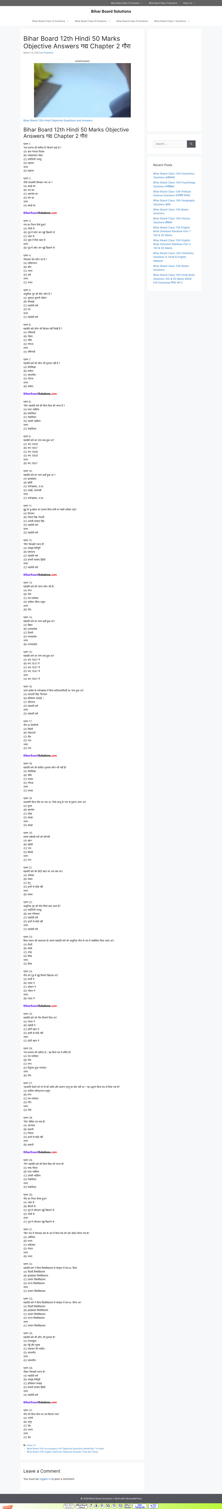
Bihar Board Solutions (68, 1506)
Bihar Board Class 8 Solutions (132, 21)
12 (120, 1506)
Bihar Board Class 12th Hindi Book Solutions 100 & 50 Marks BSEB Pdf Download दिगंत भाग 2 (174, 278)
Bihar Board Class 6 (81, 1506)
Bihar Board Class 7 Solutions (170, 21)
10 (107, 1506)
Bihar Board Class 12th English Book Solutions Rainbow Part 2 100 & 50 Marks (172, 244)
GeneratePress (133, 1498)
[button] (111, 1506)
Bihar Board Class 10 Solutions (48, 21)
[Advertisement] (174, 80)
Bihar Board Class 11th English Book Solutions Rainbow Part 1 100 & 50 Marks (171, 231)
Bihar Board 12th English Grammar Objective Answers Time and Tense (62, 1451)
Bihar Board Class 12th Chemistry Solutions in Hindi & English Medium (173, 257)
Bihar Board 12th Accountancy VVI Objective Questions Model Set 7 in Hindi (65, 1448)
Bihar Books (127, 1506)
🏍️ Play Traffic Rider (153, 1506)
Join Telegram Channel (140, 1506)
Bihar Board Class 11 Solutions (163, 3)
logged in (45, 1478)
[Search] (191, 144)
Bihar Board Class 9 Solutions (91, 21)
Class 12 (31, 1445)
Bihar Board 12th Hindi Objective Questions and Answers (58, 120)
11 (114, 1506)
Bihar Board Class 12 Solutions (125, 3)
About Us (187, 3)
